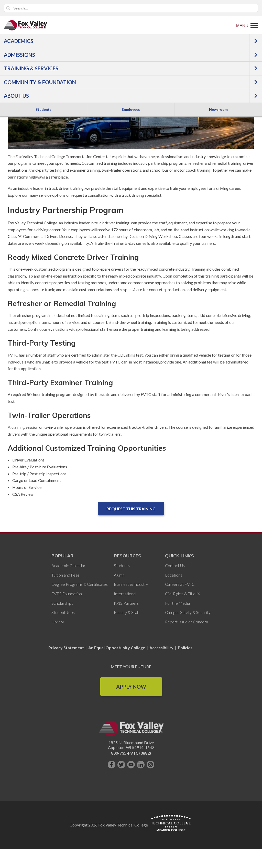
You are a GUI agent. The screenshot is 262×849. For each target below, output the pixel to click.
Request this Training (131, 508)
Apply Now (131, 686)
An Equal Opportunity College (116, 647)
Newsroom (218, 109)
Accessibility (161, 647)
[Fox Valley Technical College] (25, 25)
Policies (185, 647)
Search (8, 8)
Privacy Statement (66, 647)
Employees (131, 109)
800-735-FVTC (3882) (131, 753)
